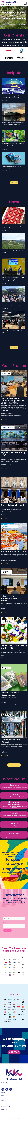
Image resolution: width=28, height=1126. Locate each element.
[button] (14, 182)
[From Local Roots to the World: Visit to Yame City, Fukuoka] (13, 241)
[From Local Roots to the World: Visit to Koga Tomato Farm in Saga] (13, 215)
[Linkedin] (10, 1089)
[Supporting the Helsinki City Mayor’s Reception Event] (13, 320)
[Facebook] (6, 1089)
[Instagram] (2, 1089)
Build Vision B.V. (6, 4)
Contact (3, 1100)
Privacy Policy (4, 1109)
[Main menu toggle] (25, 3)
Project (3, 1095)
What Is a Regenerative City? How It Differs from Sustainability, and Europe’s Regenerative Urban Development (13, 145)
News (2, 1097)
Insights (3, 1099)
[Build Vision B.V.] (8, 2)
